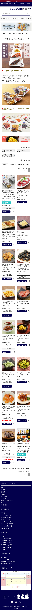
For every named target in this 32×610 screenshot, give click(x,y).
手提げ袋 (4, 505)
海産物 (3, 490)
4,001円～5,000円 (6, 547)
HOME (3, 33)
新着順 (27, 165)
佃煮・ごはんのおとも (7, 500)
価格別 (23, 18)
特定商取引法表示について (9, 562)
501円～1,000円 (6, 538)
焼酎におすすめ (5, 519)
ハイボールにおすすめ (7, 522)
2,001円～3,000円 (6, 543)
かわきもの (4, 496)
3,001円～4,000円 (6, 545)
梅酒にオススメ (5, 528)
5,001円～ (4, 549)
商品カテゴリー (6, 18)
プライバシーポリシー (7, 564)
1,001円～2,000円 (6, 540)
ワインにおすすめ (6, 515)
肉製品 (3, 492)
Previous (1, 18)
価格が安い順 (12, 165)
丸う (2, 503)
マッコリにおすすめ (6, 526)
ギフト (27, 18)
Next (30, 18)
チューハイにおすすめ (7, 524)
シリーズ (9, 33)
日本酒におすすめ (6, 517)
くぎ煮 (3, 487)
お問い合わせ (5, 559)
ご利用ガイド (4, 557)
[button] (24, 170)
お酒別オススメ (15, 18)
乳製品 (3, 494)
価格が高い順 (21, 165)
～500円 (3, 536)
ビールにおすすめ (6, 513)
